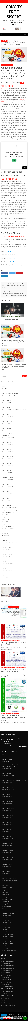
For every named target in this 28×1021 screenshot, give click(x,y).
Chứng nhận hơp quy (7, 433)
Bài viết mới (5, 622)
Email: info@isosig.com (6, 743)
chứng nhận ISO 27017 (7, 472)
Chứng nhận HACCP (7, 426)
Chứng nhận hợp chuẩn (7, 430)
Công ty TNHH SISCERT (14, 12)
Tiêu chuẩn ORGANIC (7, 570)
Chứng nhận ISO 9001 (7, 486)
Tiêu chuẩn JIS (5, 568)
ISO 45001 (3, 88)
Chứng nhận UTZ (6, 503)
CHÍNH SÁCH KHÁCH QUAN (8, 1004)
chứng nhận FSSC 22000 (8, 419)
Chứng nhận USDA (6, 500)
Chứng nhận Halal (6, 428)
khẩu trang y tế (5, 531)
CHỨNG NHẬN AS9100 (6, 963)
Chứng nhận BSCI (6, 402)
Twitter (13, 273)
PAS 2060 (4, 538)
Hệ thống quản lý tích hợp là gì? (10, 319)
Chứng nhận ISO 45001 (7, 65)
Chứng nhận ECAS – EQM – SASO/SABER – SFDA (14, 409)
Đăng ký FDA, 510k (7, 517)
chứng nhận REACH (7, 493)
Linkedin (5, 276)
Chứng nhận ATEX (6, 400)
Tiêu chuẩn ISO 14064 (7, 566)
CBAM (3, 384)
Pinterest (20, 273)
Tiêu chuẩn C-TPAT (7, 552)
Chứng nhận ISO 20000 (7, 458)
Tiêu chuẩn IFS (5, 561)
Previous (2, 611)
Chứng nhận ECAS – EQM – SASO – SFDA (11, 997)
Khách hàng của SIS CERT (8, 528)
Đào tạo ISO (5, 521)
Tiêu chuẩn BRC (6, 549)
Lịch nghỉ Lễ (5, 533)
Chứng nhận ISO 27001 (7, 470)
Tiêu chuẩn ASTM (6, 545)
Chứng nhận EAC (6, 407)
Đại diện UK (5, 514)
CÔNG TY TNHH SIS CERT (14, 237)
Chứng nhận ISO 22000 (7, 463)
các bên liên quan (13, 228)
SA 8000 (4, 540)
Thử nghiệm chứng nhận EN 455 (10, 542)
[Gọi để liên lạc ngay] (25, 1018)
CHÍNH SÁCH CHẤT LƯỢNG (8, 1005)
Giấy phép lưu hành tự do (8, 526)
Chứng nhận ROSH (6, 496)
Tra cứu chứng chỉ (6, 577)
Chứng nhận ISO (5, 960)
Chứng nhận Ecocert (7, 412)
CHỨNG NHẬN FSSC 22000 (8, 968)
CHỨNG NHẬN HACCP (6, 970)
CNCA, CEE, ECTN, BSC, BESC (9, 507)
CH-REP (4, 386)
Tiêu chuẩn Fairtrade (7, 554)
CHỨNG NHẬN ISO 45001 (7, 986)
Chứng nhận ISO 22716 (7, 468)
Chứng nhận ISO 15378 (7, 454)
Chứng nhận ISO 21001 (7, 461)
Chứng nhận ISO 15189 (7, 451)
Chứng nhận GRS (6, 423)
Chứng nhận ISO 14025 (7, 444)
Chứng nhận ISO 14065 (7, 447)
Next (25, 611)
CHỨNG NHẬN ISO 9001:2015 (8, 961)
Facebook (5, 273)
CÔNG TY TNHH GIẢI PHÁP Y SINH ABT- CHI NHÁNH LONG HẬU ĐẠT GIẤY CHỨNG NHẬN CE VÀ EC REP (14, 611)
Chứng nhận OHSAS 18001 (7, 990)
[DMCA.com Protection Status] (23, 747)
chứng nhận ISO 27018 (7, 475)
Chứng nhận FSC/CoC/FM (8, 416)
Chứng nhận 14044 (7, 398)
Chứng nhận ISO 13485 (7, 440)
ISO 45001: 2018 (9, 179)
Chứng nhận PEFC (6, 491)
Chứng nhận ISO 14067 (7, 449)
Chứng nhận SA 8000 (6, 975)
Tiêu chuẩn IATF (6, 556)
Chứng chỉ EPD (5, 391)
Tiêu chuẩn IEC (5, 559)
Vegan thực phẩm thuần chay (9, 580)
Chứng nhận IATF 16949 (8, 437)
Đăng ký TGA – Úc (5, 998)
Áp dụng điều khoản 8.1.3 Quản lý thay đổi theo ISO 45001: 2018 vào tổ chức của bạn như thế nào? (13, 285)
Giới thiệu (3, 958)
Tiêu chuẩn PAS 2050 (7, 573)
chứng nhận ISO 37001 (7, 477)
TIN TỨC (4, 575)
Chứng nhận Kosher (7, 489)
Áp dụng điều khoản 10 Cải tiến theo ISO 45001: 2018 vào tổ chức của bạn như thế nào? (13, 342)
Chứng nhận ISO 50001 (7, 484)
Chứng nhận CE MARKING (8, 405)
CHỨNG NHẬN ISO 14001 (7, 981)
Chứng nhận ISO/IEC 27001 (7, 988)
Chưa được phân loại (7, 388)
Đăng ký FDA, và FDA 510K (7, 995)
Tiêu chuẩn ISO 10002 (7, 563)
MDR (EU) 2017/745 (7, 535)
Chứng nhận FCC (6, 414)
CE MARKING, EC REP (6, 993)
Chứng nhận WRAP (7, 505)
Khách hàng (5, 601)
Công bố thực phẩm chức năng (9, 510)
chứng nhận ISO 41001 (7, 479)
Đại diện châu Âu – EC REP (8, 512)
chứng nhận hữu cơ (6, 435)
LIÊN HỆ (3, 1002)
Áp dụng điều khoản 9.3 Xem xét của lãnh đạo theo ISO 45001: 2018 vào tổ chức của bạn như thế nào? (14, 366)
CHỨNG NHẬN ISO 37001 (7, 991)
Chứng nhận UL (6, 498)
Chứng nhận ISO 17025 (7, 456)
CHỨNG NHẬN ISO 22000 (7, 965)
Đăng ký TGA (5, 519)
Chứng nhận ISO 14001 (7, 442)
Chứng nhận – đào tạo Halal (8, 395)
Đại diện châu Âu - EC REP (21, 667)
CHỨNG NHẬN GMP (6, 972)
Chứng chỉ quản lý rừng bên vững (10, 393)
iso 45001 (4, 268)
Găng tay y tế (5, 524)
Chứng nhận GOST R (7, 421)
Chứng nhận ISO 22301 (7, 465)
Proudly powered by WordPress (10, 1016)
